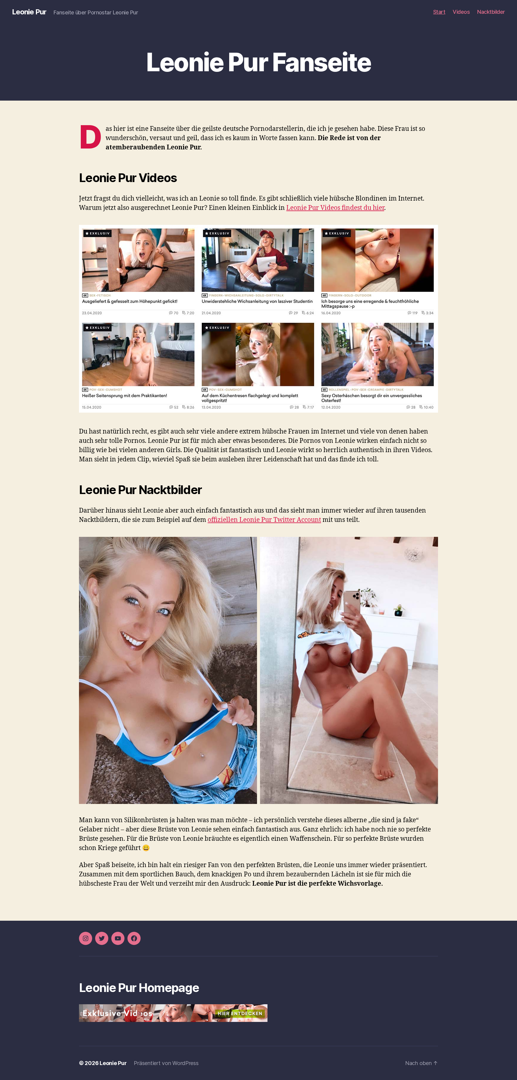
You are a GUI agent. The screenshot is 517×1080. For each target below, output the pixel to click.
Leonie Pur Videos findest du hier (335, 208)
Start (439, 12)
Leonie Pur (29, 12)
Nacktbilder (491, 12)
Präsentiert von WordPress (166, 1063)
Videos (461, 12)
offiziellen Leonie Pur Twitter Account (264, 520)
